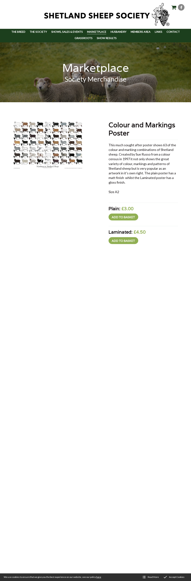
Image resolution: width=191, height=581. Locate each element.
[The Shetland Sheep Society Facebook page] (181, 7)
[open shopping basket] (173, 7)
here (98, 577)
